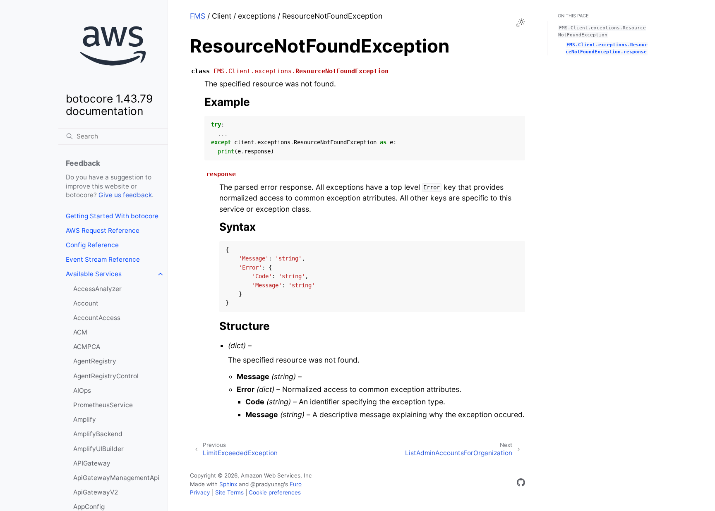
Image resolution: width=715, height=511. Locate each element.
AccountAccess (96, 318)
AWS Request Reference (102, 230)
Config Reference (92, 245)
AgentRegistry (94, 361)
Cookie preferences (275, 492)
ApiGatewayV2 (95, 492)
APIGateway (91, 463)
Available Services (94, 274)
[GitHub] (521, 484)
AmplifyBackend (97, 434)
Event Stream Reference (103, 259)
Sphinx (228, 484)
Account (85, 303)
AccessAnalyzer (97, 289)
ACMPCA (86, 347)
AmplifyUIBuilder (98, 449)
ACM (80, 332)
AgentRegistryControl (106, 376)
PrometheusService (103, 405)
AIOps (82, 390)
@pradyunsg (267, 484)
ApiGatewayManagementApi (116, 478)
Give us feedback (125, 195)
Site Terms (229, 492)
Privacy (200, 492)
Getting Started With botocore (112, 216)
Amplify (84, 419)
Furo (296, 484)
